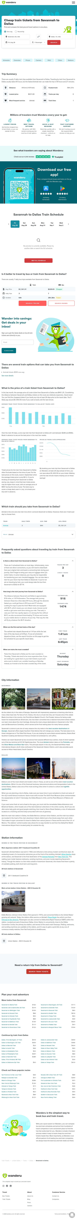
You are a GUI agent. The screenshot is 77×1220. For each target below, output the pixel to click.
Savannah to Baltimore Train (10, 1021)
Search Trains (32, 303)
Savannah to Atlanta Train (9, 1005)
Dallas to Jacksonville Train (49, 1040)
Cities (60, 60)
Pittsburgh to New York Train (10, 1097)
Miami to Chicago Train (9, 1080)
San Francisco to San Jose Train (11, 1075)
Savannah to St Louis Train (49, 1021)
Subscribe (8, 350)
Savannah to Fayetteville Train (11, 1019)
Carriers (38, 60)
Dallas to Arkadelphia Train (10, 1051)
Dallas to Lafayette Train (48, 1056)
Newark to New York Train (49, 1083)
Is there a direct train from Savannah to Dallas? (20, 561)
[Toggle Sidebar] (73, 3)
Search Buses (61, 303)
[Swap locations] (38, 36)
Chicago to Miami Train (48, 1077)
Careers (29, 1205)
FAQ (49, 60)
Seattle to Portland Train (9, 1092)
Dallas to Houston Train (48, 1054)
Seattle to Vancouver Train (49, 1094)
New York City (63, 857)
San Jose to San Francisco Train (51, 1086)
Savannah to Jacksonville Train (50, 1019)
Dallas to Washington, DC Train (11, 1042)
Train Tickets (5, 1160)
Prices (28, 60)
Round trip (21, 31)
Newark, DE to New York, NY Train (51, 1075)
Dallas (31, 1160)
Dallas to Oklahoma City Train (11, 1062)
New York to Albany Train (49, 1097)
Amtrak (5, 525)
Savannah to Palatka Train (49, 1024)
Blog (28, 1199)
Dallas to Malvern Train (48, 1051)
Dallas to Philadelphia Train (10, 1054)
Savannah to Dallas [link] (42, 1160)
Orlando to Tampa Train (9, 1086)
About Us (30, 1196)
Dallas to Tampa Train (47, 1062)
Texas (25, 1160)
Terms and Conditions (60, 1214)
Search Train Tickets (38, 971)
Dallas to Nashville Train (9, 1056)
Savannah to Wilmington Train (11, 1010)
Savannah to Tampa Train (48, 1016)
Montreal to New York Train (10, 1094)
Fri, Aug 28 (11, 42)
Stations (70, 60)
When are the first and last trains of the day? (19, 627)
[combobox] (17, 36)
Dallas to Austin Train (8, 1048)
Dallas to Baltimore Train (48, 1042)
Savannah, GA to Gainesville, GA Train (13, 1007)
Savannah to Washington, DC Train (51, 1005)
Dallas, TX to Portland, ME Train (11, 1059)
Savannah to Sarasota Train (49, 1010)
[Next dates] (68, 224)
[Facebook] (7, 1186)
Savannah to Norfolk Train (10, 1024)
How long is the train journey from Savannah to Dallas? (23, 591)
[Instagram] (3, 1186)
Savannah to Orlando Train (10, 1016)
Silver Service (66, 854)
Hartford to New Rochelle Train (50, 1092)
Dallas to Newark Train (48, 1045)
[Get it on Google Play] (62, 188)
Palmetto (66, 742)
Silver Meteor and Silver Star (14, 744)
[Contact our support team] (72, 1215)
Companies (55, 1199)
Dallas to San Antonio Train (49, 1059)
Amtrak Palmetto (48, 857)
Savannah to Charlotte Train (49, 1007)
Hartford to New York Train (49, 1089)
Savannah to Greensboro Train (11, 1027)
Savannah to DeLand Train (10, 1013)
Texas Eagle (52, 917)
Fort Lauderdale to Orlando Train (51, 1080)
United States (16, 1160)
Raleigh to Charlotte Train (9, 1077)
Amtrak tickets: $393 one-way (13, 372)
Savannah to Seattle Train (49, 1013)
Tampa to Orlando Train (9, 1089)
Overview (17, 60)
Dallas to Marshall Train (9, 1045)
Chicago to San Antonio (10, 920)
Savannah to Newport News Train (51, 1027)
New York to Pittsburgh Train (10, 1083)
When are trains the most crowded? (16, 649)
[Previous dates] (9, 224)
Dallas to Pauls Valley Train (49, 1048)
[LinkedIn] (11, 1186)
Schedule (6, 60)
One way (9, 31)
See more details (7, 375)
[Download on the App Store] (46, 188)
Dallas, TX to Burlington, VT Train (12, 1040)
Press (29, 1202)
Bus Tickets (6, 1196)
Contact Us (55, 1196)
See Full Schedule (38, 260)
